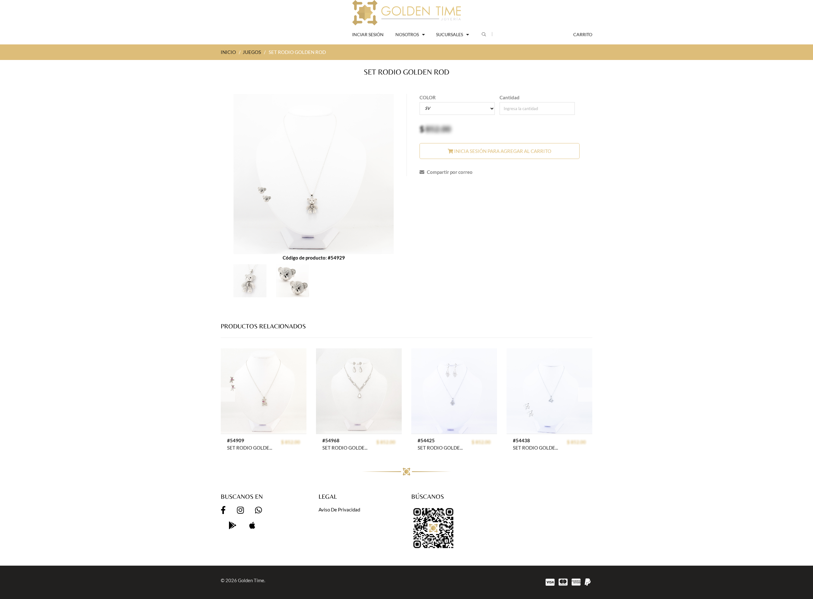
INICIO (228, 52)
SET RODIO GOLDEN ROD (250, 448)
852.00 (438, 129)
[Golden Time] (406, 12)
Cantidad (510, 97)
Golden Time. (251, 580)
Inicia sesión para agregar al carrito (502, 151)
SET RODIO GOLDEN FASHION (346, 448)
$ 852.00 (290, 442)
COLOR (428, 97)
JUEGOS (252, 52)
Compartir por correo (449, 172)
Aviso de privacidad (339, 509)
